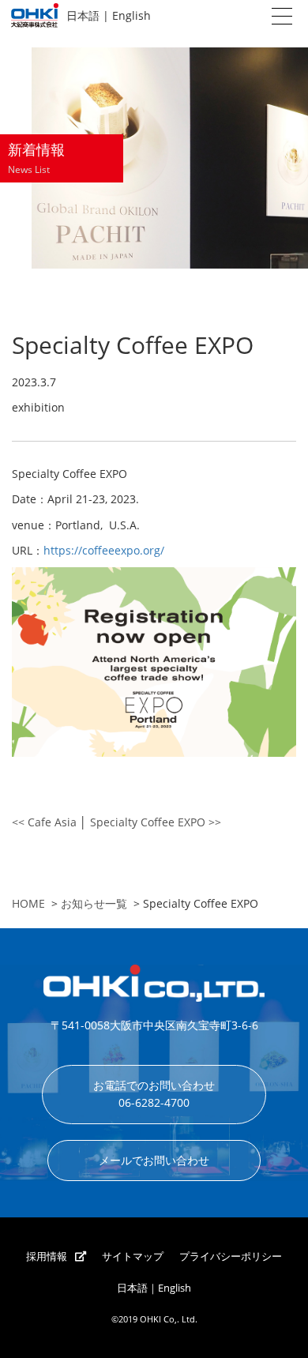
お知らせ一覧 (94, 903)
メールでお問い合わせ (154, 1160)
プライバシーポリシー (230, 1256)
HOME (28, 903)
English (131, 15)
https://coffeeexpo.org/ (103, 550)
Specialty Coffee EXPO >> (155, 821)
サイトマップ (132, 1256)
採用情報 (46, 1256)
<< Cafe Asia (44, 821)
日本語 (83, 15)
